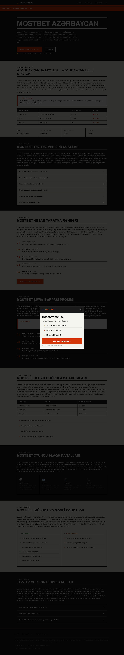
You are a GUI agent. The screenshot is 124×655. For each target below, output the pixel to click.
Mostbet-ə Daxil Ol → (62, 341)
